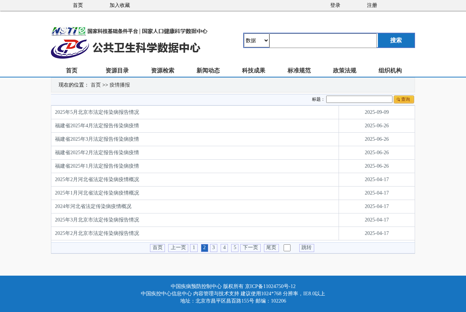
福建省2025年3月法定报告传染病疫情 (97, 139)
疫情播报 (120, 85)
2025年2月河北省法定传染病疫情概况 (97, 179)
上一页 (178, 247)
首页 (78, 5)
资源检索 (162, 70)
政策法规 (344, 70)
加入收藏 (120, 5)
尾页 (271, 247)
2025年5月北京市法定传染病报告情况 (97, 112)
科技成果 (253, 70)
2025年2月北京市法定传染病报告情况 (97, 233)
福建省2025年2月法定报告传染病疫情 (97, 152)
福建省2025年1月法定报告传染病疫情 (97, 166)
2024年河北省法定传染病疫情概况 (93, 206)
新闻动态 (208, 70)
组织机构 (390, 70)
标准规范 (299, 70)
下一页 (250, 247)
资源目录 (117, 70)
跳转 (306, 247)
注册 (372, 5)
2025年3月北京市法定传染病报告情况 (97, 220)
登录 (335, 5)
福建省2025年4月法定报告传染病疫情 (97, 125)
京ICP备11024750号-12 (270, 286)
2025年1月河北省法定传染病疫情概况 (97, 193)
